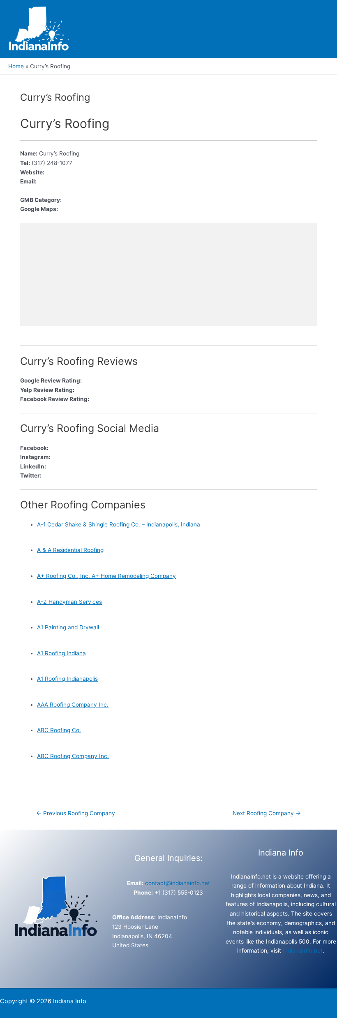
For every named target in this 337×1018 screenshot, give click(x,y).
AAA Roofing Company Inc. (72, 704)
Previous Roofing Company (75, 813)
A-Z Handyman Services (69, 601)
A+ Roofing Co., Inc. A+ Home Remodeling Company (106, 576)
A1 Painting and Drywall (68, 627)
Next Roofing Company (267, 813)
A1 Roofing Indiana (61, 653)
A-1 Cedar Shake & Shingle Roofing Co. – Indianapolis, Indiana (118, 524)
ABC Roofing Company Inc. (73, 756)
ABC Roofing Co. (59, 730)
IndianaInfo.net (303, 950)
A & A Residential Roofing (70, 550)
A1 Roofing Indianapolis (67, 678)
